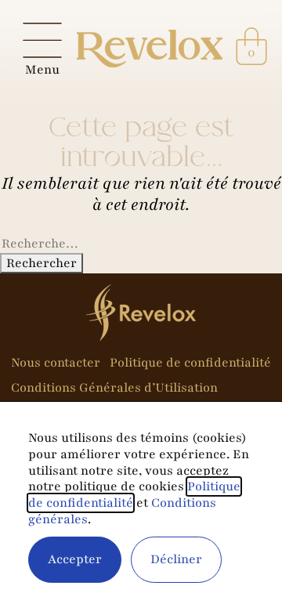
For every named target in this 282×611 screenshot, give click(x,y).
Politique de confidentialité (190, 363)
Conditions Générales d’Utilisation (114, 388)
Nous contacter (55, 363)
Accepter (75, 559)
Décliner (176, 559)
